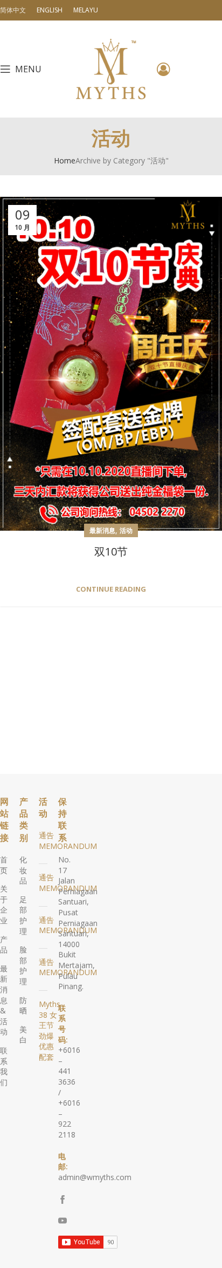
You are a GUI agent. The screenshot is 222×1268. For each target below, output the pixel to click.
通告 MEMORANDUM (68, 840)
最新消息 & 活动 (4, 1000)
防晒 (23, 1005)
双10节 (111, 551)
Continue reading (111, 589)
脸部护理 (23, 965)
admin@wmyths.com (94, 1177)
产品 (4, 944)
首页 (4, 864)
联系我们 (4, 1066)
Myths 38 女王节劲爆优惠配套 (49, 1030)
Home (64, 160)
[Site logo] (111, 68)
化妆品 (23, 870)
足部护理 (23, 915)
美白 (23, 1034)
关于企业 (4, 904)
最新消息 (102, 530)
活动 (126, 530)
